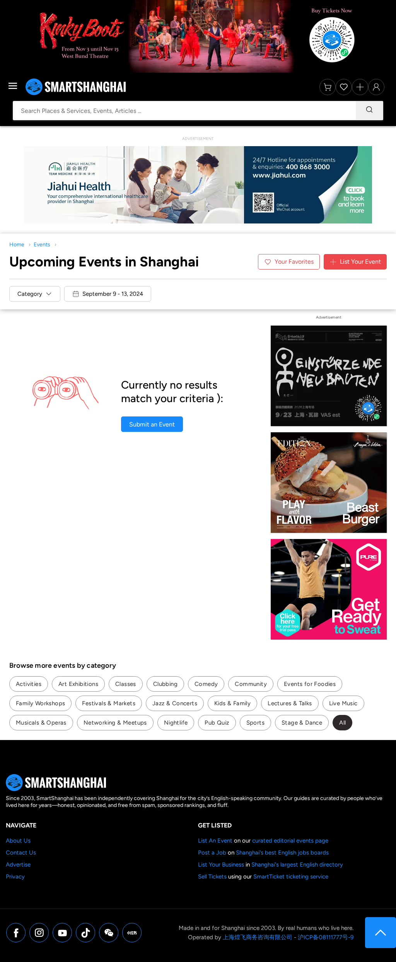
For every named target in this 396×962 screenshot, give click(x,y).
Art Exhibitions (78, 684)
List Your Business (221, 864)
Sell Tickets (212, 876)
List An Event (215, 840)
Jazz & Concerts (174, 703)
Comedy (206, 684)
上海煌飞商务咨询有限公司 (257, 937)
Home (16, 244)
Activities (28, 684)
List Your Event (360, 261)
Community (251, 684)
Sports (255, 722)
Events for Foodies (310, 684)
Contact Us (21, 852)
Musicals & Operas (41, 722)
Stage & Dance (302, 722)
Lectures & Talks (290, 703)
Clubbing (165, 684)
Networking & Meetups (115, 722)
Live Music (343, 703)
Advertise (18, 864)
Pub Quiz (217, 722)
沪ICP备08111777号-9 (325, 937)
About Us (18, 840)
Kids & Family (232, 703)
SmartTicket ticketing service (290, 876)
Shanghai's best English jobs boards (282, 852)
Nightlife (176, 722)
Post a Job (212, 852)
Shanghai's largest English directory (297, 864)
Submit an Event (152, 424)
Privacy (15, 876)
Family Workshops (40, 703)
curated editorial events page (290, 840)
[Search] (369, 110)
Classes (125, 684)
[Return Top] (380, 932)
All (342, 722)
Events (42, 244)
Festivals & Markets (108, 703)
